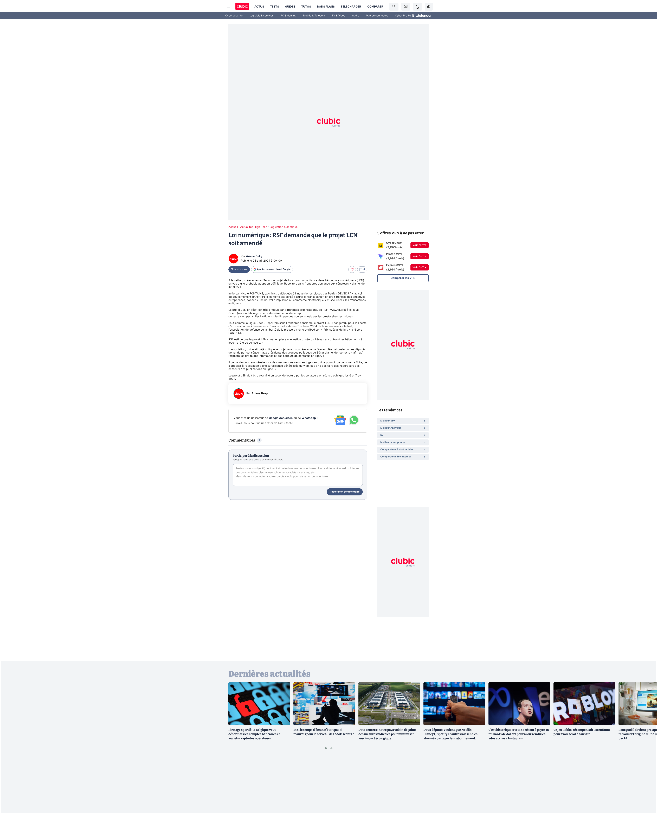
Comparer (375, 6)
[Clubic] (242, 7)
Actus (259, 6)
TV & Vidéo (338, 15)
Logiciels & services (261, 15)
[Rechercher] (394, 6)
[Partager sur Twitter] (648, 795)
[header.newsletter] (406, 6)
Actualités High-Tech (253, 227)
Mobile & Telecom (314, 15)
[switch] (417, 7)
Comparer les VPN (403, 278)
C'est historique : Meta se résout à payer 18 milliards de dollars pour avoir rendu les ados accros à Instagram (518, 734)
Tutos (306, 6)
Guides (290, 6)
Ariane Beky (254, 256)
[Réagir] (352, 269)
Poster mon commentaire (344, 492)
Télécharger (351, 6)
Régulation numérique (283, 227)
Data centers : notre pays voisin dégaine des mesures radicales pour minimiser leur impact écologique (387, 734)
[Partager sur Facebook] (648, 783)
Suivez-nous (239, 269)
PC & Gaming (288, 15)
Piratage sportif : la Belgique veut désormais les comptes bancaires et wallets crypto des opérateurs (254, 734)
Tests (274, 6)
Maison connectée (377, 15)
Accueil (233, 227)
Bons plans (326, 6)
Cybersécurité (234, 15)
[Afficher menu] (228, 7)
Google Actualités (281, 418)
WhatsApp (309, 418)
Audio (355, 15)
